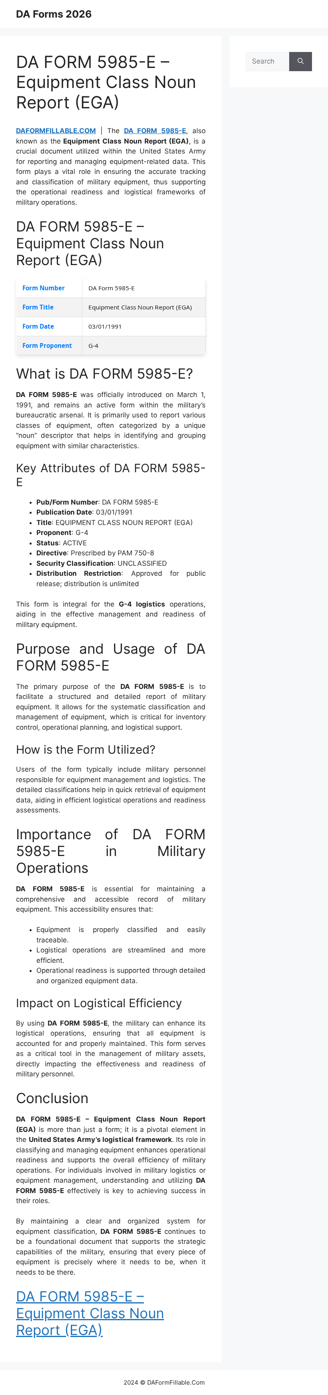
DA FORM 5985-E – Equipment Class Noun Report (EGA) (90, 1313)
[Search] (300, 61)
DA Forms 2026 (54, 14)
